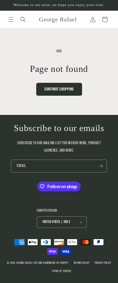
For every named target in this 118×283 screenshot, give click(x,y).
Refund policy (82, 263)
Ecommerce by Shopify (56, 262)
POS (35, 262)
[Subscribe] (101, 166)
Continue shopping (59, 89)
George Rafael (24, 262)
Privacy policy (103, 263)
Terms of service (61, 271)
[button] (11, 19)
